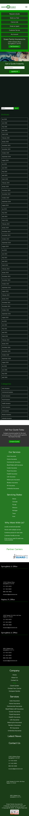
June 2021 (4, 325)
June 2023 (4, 254)
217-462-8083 (7, 589)
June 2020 (4, 370)
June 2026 (4, 123)
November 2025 (6, 149)
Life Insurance (5, 411)
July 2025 (4, 164)
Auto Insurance (6, 388)
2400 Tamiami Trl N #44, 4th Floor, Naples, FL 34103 (15, 782)
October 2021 (5, 310)
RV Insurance (11, 485)
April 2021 (4, 332)
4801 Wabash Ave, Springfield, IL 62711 (15, 796)
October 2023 (5, 239)
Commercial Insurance (7, 392)
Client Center (14, 686)
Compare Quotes (14, 441)
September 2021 (6, 314)
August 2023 (5, 246)
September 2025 (6, 156)
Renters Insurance (6, 414)
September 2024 (6, 201)
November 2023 (6, 235)
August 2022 (5, 291)
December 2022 (6, 276)
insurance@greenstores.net (10, 594)
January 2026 (5, 141)
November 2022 (6, 280)
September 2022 (6, 287)
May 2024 (4, 213)
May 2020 (4, 373)
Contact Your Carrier (14, 688)
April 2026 (4, 130)
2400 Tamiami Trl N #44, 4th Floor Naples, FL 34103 (12, 616)
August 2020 (5, 362)
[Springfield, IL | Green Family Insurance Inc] (8, 6)
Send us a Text (14, 18)
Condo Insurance (6, 396)
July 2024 (4, 209)
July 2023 (4, 250)
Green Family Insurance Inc (14, 804)
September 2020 (6, 358)
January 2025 (5, 186)
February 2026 (5, 138)
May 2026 (4, 126)
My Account (14, 34)
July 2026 (4, 119)
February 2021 (5, 340)
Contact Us (14, 680)
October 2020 (5, 355)
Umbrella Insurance (7, 418)
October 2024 (5, 198)
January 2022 (5, 299)
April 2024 (4, 216)
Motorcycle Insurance (13, 479)
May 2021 (4, 328)
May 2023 (4, 257)
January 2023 (5, 272)
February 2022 (5, 295)
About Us (14, 678)
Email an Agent (14, 26)
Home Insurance (6, 407)
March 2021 (5, 336)
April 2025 (4, 175)
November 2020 (6, 351)
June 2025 (4, 168)
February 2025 (5, 183)
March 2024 (5, 220)
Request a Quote (14, 14)
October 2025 (5, 153)
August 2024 (5, 205)
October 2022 (5, 284)
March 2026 (5, 134)
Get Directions (14, 46)
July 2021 (4, 321)
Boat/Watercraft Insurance (15, 465)
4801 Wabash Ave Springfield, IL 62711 (8, 649)
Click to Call (14, 22)
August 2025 (5, 160)
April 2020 (4, 377)
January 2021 (5, 343)
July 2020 (4, 366)
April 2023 (4, 261)
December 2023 (6, 231)
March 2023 (5, 265)
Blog (14, 683)
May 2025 (4, 171)
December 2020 (6, 347)
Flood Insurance (6, 399)
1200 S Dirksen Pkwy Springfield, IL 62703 (9, 583)
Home (14, 675)
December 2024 (6, 190)
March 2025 (5, 179)
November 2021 (6, 306)
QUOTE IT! (14, 71)
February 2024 (5, 224)
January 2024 (5, 227)
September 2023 (6, 242)
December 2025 (6, 145)
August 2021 (5, 317)
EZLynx (22, 806)
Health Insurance (6, 403)
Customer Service (14, 30)
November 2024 (6, 194)
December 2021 (6, 302)
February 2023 (5, 269)
